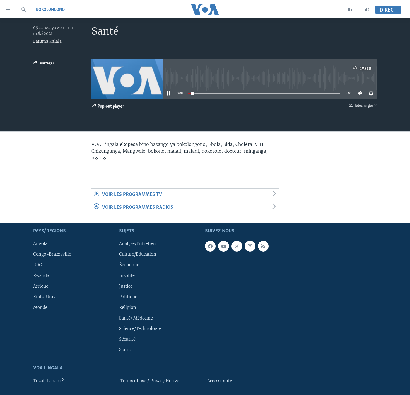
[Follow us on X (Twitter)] (236, 246)
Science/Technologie (140, 328)
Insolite (127, 275)
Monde (40, 307)
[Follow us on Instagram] (250, 246)
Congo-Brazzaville (52, 254)
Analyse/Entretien (137, 243)
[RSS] (263, 246)
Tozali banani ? (48, 380)
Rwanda (41, 275)
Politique (128, 296)
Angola (40, 243)
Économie (129, 264)
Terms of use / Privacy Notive (149, 380)
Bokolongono (50, 10)
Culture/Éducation (137, 254)
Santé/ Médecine (136, 318)
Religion (127, 307)
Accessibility (219, 380)
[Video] (349, 10)
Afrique (40, 286)
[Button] (43, 64)
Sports (125, 349)
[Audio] (366, 10)
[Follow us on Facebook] (210, 246)
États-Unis (44, 296)
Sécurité (127, 339)
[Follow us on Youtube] (223, 246)
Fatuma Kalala (47, 41)
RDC (37, 264)
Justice (125, 286)
